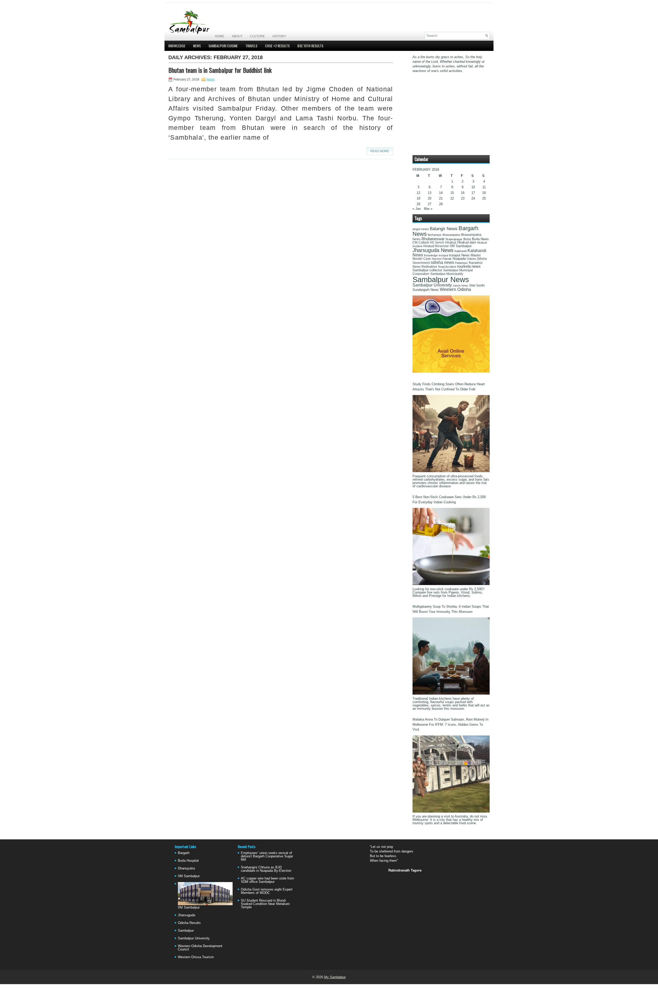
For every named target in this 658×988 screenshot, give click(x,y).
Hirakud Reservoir (436, 246)
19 (418, 198)
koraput (443, 255)
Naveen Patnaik (442, 258)
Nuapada (459, 259)
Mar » (428, 209)
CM (415, 242)
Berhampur (435, 234)
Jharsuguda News (433, 250)
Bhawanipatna (451, 234)
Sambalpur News (441, 279)
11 (484, 187)
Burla (467, 239)
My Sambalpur (335, 977)
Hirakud (450, 242)
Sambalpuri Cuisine (223, 45)
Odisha (471, 258)
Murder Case (422, 258)
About (237, 36)
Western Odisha (455, 289)
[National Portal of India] (451, 371)
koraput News (459, 255)
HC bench (437, 242)
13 (429, 193)
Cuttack (423, 242)
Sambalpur (186, 930)
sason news (460, 285)
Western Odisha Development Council (200, 947)
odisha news (442, 262)
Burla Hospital (188, 861)
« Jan (417, 209)
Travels (251, 45)
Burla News (480, 239)
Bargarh (183, 853)
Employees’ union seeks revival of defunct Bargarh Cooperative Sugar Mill (267, 856)
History (279, 36)
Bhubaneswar (433, 239)
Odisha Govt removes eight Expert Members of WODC (267, 891)
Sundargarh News (426, 290)
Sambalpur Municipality (446, 274)
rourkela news (469, 266)
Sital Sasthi (477, 285)
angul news (421, 229)
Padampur (461, 262)
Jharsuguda (186, 915)
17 (473, 193)
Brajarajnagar (454, 239)
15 (452, 193)
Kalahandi (460, 251)
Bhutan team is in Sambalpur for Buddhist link (220, 70)
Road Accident (447, 266)
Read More (379, 151)
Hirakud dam (466, 242)
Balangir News (444, 228)
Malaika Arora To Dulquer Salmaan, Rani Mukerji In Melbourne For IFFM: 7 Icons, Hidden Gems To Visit (450, 724)
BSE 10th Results (310, 45)
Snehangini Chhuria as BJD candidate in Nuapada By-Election (266, 869)
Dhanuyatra (186, 868)
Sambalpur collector (427, 270)
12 (418, 193)
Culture (257, 36)
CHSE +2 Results (277, 45)
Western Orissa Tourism (196, 957)
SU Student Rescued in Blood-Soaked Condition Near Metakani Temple (265, 904)
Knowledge (176, 45)
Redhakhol (429, 266)
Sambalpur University (432, 285)
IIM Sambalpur (461, 246)
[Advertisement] (429, 17)
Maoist (476, 255)
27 (429, 204)
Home (219, 36)
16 (462, 193)
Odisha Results (189, 923)
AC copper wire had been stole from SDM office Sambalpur (267, 880)
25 (484, 198)
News (197, 45)
